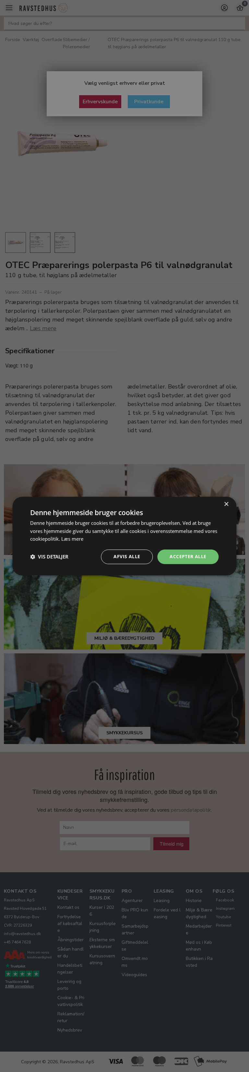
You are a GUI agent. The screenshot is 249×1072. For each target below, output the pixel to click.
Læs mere (72, 539)
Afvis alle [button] (126, 556)
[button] (49, 556)
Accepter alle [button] (188, 556)
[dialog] (124, 536)
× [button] (226, 504)
